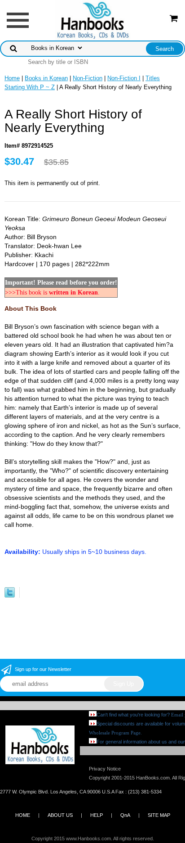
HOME (22, 815)
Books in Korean (46, 78)
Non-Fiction (87, 78)
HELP (96, 815)
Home (12, 78)
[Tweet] (9, 595)
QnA (125, 815)
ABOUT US (60, 815)
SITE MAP (159, 815)
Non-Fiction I (124, 78)
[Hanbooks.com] (93, 19)
